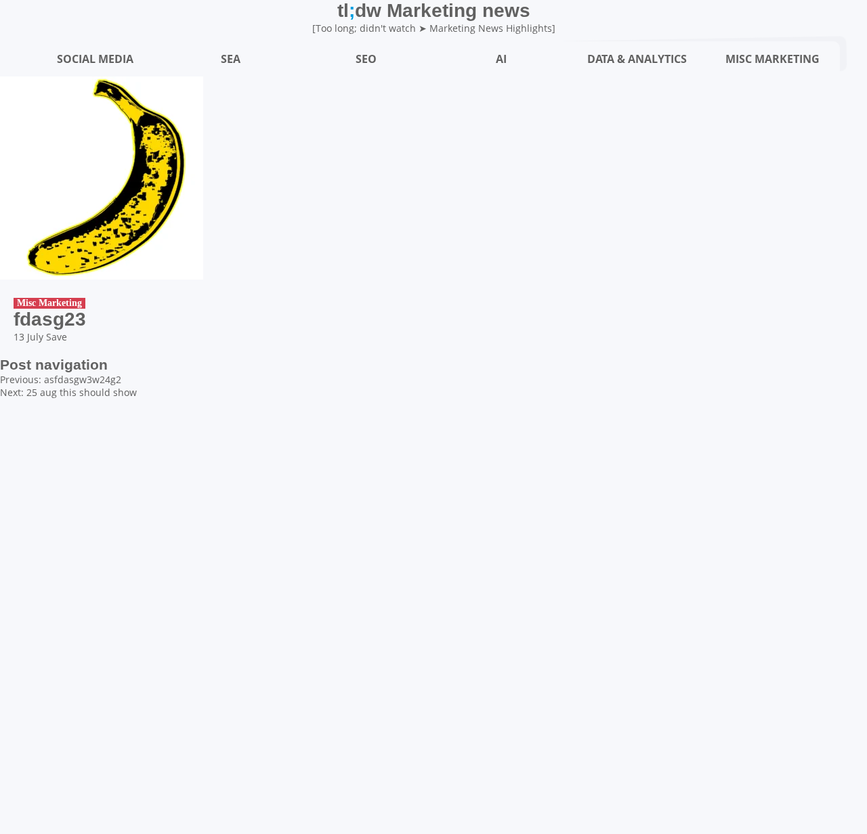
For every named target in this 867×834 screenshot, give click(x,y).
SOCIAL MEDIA (95, 58)
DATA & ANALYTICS (637, 58)
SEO (366, 58)
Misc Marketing (49, 303)
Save (56, 336)
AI (501, 58)
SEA (230, 58)
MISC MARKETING (772, 58)
